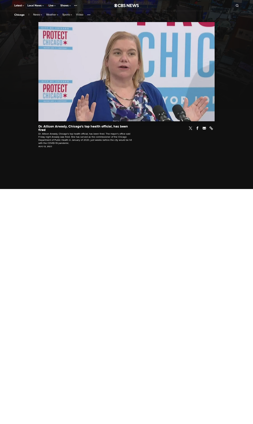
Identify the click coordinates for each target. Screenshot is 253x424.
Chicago (19, 15)
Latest (18, 5)
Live (51, 5)
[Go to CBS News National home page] (126, 5)
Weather (51, 14)
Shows (64, 5)
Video (79, 14)
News (37, 14)
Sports (66, 14)
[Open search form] (237, 5)
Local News (34, 5)
